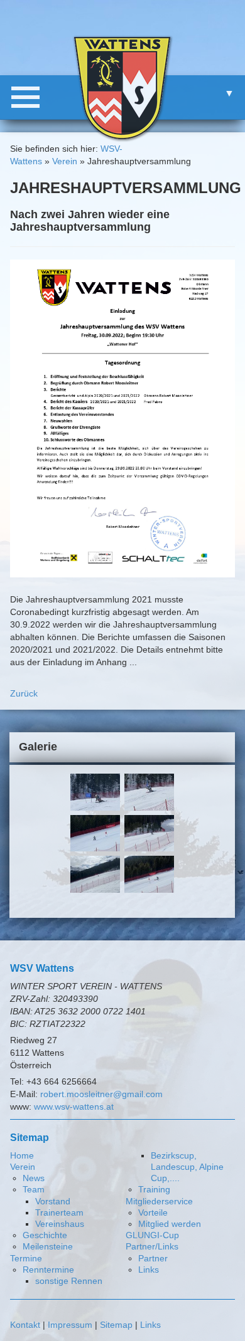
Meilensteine (48, 1246)
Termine (26, 1258)
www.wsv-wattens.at (74, 1107)
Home (22, 1155)
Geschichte (45, 1235)
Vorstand (52, 1201)
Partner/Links (152, 1246)
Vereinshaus (59, 1224)
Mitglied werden (169, 1224)
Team (34, 1189)
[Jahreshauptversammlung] (123, 418)
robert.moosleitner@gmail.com (101, 1094)
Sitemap (116, 1325)
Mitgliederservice (159, 1201)
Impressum (70, 1325)
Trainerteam (59, 1212)
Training (154, 1189)
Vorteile (153, 1212)
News (34, 1178)
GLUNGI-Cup (152, 1235)
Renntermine (48, 1270)
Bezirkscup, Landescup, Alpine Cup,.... (187, 1166)
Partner (153, 1258)
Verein (64, 161)
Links (148, 1270)
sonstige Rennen (68, 1281)
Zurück (24, 693)
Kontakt (25, 1325)
